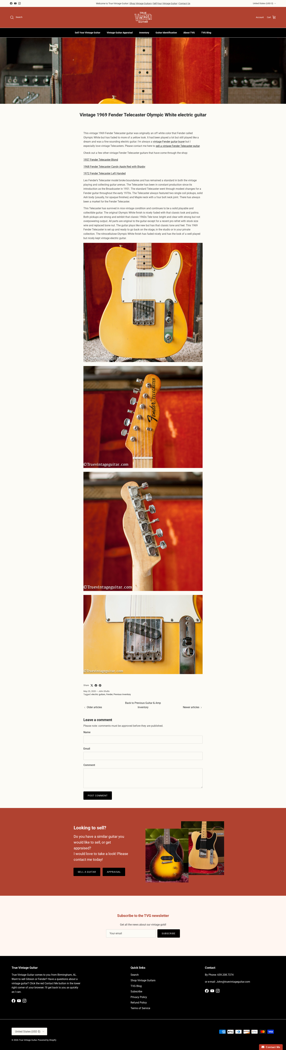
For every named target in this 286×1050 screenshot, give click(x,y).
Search (135, 974)
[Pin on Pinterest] (100, 685)
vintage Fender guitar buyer (169, 141)
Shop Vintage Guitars (141, 3)
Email (86, 748)
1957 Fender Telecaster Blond (100, 159)
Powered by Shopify (47, 1040)
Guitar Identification (166, 32)
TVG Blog (206, 32)
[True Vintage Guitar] (143, 17)
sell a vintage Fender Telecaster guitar (178, 145)
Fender (109, 694)
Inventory (144, 32)
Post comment (98, 795)
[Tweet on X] (92, 685)
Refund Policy (139, 1002)
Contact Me (272, 1047)
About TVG (189, 32)
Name (87, 732)
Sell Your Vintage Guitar (165, 3)
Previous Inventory (122, 694)
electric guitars (98, 694)
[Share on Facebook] (96, 685)
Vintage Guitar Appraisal (120, 32)
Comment (89, 765)
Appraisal (114, 872)
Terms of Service (140, 1008)
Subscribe (168, 933)
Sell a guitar (87, 872)
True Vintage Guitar (28, 1040)
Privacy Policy (139, 997)
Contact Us (184, 3)
